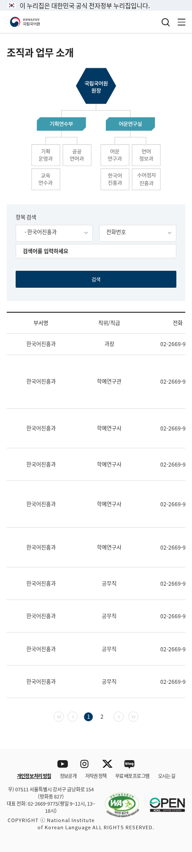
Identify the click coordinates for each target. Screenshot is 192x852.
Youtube (62, 764)
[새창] (117, 799)
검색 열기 (166, 22)
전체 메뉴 (182, 22)
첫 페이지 (63, 716)
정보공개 (68, 775)
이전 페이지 (77, 716)
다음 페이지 (123, 716)
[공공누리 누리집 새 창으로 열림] (163, 799)
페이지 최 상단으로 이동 (174, 737)
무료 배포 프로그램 (132, 775)
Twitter (107, 764)
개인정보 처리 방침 (34, 775)
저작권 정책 (95, 775)
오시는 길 (166, 775)
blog (129, 764)
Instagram (85, 764)
